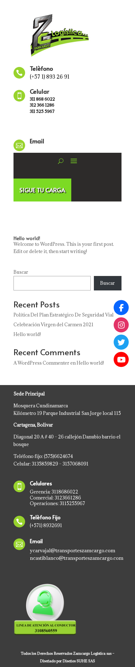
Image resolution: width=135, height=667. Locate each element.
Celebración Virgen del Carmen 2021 (54, 325)
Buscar (21, 272)
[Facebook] (121, 307)
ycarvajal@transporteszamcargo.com (72, 550)
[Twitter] (121, 342)
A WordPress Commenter (41, 363)
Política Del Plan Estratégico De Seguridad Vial (64, 315)
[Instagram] (121, 325)
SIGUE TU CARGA (42, 190)
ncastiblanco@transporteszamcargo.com (76, 558)
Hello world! (27, 237)
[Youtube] (121, 359)
